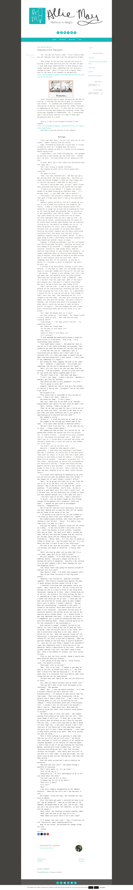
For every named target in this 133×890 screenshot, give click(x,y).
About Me (72, 39)
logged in (47, 872)
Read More (102, 887)
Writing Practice (46, 47)
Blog (80, 39)
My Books (62, 39)
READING (41, 860)
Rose (38, 47)
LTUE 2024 (91, 57)
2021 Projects (91, 67)
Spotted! (90, 71)
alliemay (33, 57)
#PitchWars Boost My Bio (95, 75)
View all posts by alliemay (46, 848)
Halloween (82, 860)
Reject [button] (96, 887)
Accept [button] (90, 887)
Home (54, 39)
